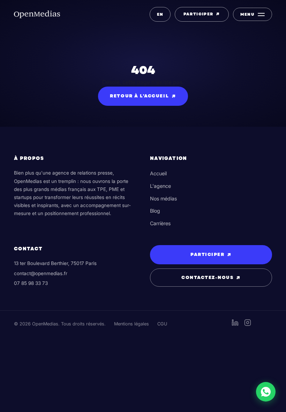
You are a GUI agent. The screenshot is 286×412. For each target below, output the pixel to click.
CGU (162, 323)
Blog (155, 211)
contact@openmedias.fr (40, 273)
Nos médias (163, 198)
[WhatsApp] (266, 392)
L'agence (160, 186)
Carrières (160, 223)
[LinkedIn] (235, 324)
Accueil (158, 173)
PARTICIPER (201, 14)
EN (160, 14)
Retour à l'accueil (143, 96)
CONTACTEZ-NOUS (211, 277)
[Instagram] (247, 324)
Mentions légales (131, 323)
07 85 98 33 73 (31, 283)
